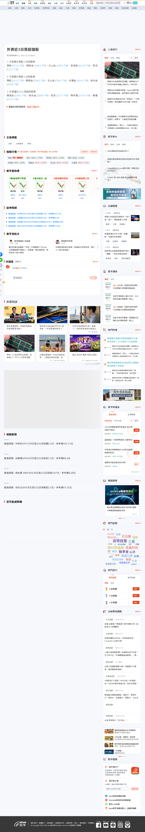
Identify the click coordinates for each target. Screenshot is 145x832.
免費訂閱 (134, 789)
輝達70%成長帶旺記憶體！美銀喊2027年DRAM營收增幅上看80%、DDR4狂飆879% (19, 356)
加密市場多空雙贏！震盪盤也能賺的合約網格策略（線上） (125, 319)
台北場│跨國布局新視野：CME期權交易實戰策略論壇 (126, 287)
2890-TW (82, 80)
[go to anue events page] (124, 2)
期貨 (74, 8)
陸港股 (42, 3)
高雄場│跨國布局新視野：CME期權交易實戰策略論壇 (126, 308)
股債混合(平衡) (117, 434)
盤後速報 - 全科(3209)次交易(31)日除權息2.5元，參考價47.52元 (34, 225)
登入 (131, 3)
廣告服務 (50, 823)
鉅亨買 (76, 3)
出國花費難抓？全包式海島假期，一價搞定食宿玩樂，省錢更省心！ (52, 356)
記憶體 (114, 588)
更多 (136, 58)
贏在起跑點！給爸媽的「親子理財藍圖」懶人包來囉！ (39, 151)
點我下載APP (33, 106)
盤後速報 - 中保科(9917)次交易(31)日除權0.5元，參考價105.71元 (34, 213)
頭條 (10, 8)
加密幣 (68, 3)
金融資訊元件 (59, 823)
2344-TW (84, 95)
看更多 (94, 233)
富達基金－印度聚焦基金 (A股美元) (119, 439)
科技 (29, 8)
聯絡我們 (69, 823)
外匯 (55, 3)
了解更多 (93, 170)
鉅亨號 (84, 3)
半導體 (114, 602)
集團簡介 (42, 823)
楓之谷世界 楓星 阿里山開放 (84, 354)
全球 (62, 3)
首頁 (17, 3)
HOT (114, 285)
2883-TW (40, 65)
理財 (95, 8)
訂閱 (91, 3)
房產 (89, 8)
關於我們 (34, 823)
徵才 (76, 823)
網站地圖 (83, 823)
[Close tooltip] (19, 291)
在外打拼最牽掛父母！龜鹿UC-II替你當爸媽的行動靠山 (84, 327)
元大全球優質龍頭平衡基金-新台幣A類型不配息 (118, 428)
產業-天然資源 (117, 456)
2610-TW (18, 65)
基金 (49, 3)
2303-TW (13, 99)
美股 (35, 3)
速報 (54, 8)
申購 (136, 430)
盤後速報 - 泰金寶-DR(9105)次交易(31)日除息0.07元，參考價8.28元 (35, 221)
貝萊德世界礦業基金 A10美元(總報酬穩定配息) (118, 451)
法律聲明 (91, 823)
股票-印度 (116, 443)
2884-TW (62, 65)
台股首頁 (84, 151)
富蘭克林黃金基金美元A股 (115, 462)
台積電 (114, 595)
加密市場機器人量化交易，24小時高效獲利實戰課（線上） (126, 297)
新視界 (102, 8)
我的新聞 (125, 8)
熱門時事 (46, 8)
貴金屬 (114, 466)
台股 (29, 3)
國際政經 (117, 213)
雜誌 (117, 8)
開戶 (136, 464)
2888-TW (13, 84)
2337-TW (13, 69)
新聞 (23, 3)
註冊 (135, 3)
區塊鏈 (81, 8)
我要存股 (94, 151)
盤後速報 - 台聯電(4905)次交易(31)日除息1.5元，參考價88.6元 (33, 217)
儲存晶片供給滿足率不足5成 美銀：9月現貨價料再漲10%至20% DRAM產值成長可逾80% (52, 327)
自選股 (134, 8)
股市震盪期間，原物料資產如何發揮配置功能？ (19, 327)
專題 (110, 8)
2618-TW (84, 65)
